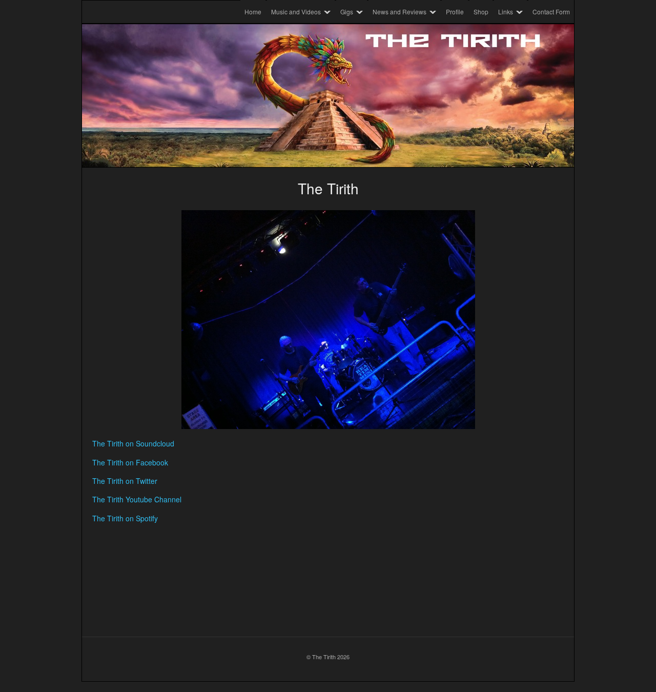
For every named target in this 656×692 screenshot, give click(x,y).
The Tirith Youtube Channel (136, 499)
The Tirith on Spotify (125, 518)
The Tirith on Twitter (124, 481)
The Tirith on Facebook (130, 462)
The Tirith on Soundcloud (133, 443)
